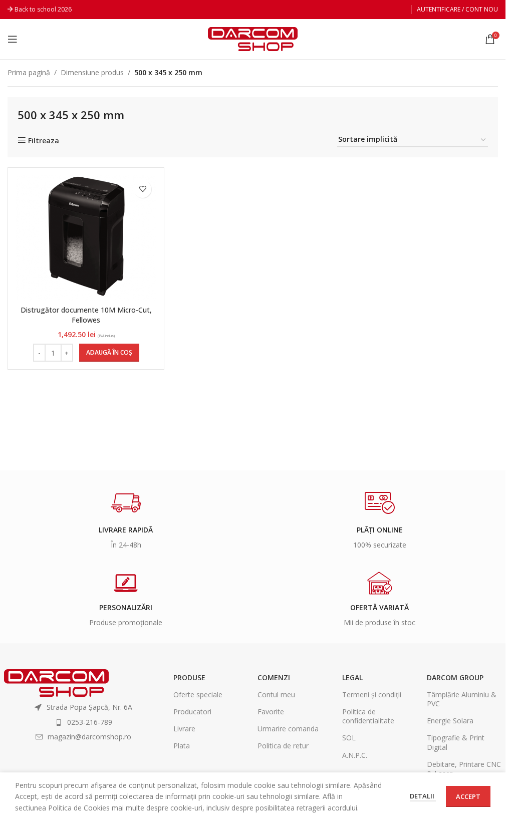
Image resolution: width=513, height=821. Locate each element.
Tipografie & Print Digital (455, 742)
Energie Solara (450, 720)
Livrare (184, 728)
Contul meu (276, 694)
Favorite (271, 711)
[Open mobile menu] (13, 39)
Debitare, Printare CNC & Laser (464, 768)
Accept (468, 796)
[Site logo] (253, 38)
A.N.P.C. (354, 755)
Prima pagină (29, 72)
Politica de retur (283, 745)
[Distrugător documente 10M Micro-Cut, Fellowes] (86, 237)
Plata (181, 745)
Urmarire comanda (288, 728)
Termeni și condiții (371, 694)
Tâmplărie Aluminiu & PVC (461, 699)
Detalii (423, 795)
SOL (349, 737)
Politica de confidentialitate (368, 716)
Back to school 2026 (43, 9)
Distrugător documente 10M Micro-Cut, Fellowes (86, 315)
